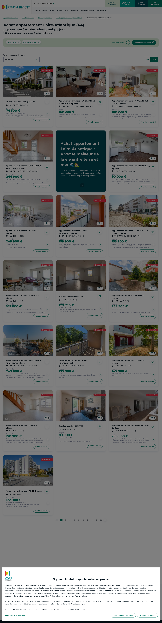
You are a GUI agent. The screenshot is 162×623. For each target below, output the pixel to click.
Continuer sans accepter (15, 615)
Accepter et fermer (147, 615)
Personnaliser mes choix (123, 615)
